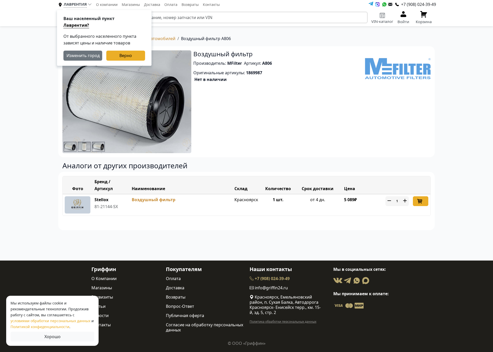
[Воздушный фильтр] (77, 204)
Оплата (170, 4)
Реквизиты (102, 297)
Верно (125, 55)
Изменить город (83, 55)
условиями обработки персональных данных (50, 320)
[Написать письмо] (390, 4)
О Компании (104, 278)
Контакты (211, 4)
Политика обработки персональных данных (283, 321)
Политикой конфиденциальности (40, 326)
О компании (107, 4)
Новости (100, 315)
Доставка (152, 4)
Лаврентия (75, 4)
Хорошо (52, 336)
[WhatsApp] (384, 4)
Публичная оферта (185, 315)
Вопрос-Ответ (180, 306)
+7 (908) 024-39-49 (272, 278)
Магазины (131, 4)
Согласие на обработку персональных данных (204, 327)
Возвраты (190, 4)
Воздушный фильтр (153, 199)
